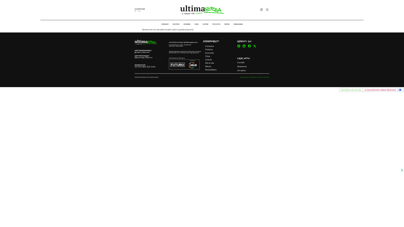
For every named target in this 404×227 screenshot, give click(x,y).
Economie (187, 24)
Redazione (242, 66)
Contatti (241, 62)
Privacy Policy (244, 77)
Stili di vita (216, 24)
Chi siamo (241, 70)
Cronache (165, 24)
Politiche (176, 24)
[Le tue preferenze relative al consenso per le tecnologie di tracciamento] (402, 170)
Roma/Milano (238, 24)
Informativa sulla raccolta (351, 90)
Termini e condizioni (263, 77)
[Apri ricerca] (267, 10)
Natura (226, 24)
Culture (205, 24)
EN (139, 11)
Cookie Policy (253, 77)
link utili (243, 58)
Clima (196, 24)
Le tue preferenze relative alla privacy (380, 90)
